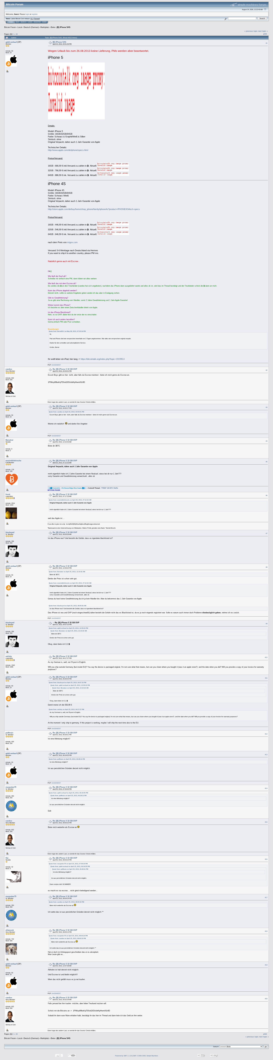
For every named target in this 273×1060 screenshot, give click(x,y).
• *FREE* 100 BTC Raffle (109, 488)
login (27, 14)
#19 (266, 965)
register (34, 14)
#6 (266, 495)
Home (11, 22)
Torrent (36, 18)
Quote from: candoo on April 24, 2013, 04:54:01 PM (66, 412)
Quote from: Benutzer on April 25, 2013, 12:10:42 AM (67, 571)
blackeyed (10, 532)
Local (19, 27)
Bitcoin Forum (10, 27)
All (17, 34)
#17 (266, 897)
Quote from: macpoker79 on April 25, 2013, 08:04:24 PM (68, 935)
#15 (266, 822)
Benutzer (9, 440)
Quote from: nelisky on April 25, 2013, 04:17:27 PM (66, 709)
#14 (266, 788)
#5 (266, 462)
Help (17, 22)
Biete (53, 27)
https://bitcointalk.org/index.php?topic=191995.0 (103, 359)
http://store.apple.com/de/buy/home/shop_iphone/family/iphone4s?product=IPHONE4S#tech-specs (94, 209)
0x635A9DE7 (56, 365)
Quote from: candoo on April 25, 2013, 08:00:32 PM (66, 902)
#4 (266, 441)
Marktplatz (44, 27)
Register (37, 22)
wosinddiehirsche (13, 461)
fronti (8, 494)
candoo (9, 369)
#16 (266, 859)
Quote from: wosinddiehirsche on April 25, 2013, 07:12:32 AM (70, 500)
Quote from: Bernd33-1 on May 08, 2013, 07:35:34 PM (67, 331)
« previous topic (251, 31)
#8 (266, 567)
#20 (266, 999)
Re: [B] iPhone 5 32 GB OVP (65, 369)
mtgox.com (72, 242)
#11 (266, 678)
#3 (266, 407)
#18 (266, 931)
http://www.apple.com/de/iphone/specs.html (68, 150)
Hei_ (7, 858)
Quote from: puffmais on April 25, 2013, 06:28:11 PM (67, 759)
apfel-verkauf (11, 42)
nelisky (9, 656)
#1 (266, 43)
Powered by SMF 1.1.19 (123, 1056)
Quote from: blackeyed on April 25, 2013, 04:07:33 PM (67, 682)
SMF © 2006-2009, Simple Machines (145, 1056)
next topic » (263, 31)
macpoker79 (11, 787)
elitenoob (10, 930)
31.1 (31, 18)
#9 (266, 624)
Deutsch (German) (31, 27)
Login (30, 22)
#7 (266, 533)
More (44, 22)
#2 (266, 370)
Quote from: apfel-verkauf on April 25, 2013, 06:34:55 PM (68, 793)
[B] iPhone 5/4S (63, 27)
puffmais (9, 733)
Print (265, 34)
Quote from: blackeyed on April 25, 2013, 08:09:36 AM (67, 605)
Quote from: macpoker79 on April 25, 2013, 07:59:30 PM (68, 863)
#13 (266, 754)
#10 (266, 657)
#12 (266, 734)
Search (23, 22)
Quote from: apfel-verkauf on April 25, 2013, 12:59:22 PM (68, 628)
